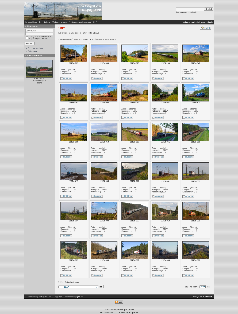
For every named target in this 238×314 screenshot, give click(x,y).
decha (71, 69)
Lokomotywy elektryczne (80, 22)
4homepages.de (76, 296)
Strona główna (31, 22)
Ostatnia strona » (72, 282)
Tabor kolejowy (45, 22)
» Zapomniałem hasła (35, 48)
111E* (74, 72)
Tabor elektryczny (60, 22)
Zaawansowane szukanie (186, 12)
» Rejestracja (31, 51)
